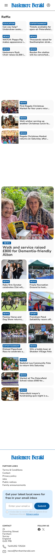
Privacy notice (32, 514)
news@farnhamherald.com (21, 551)
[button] (6, 5)
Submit (42, 506)
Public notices (9, 482)
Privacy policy (9, 476)
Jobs (4, 479)
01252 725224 (18, 546)
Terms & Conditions (12, 469)
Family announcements (14, 485)
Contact (6, 473)
